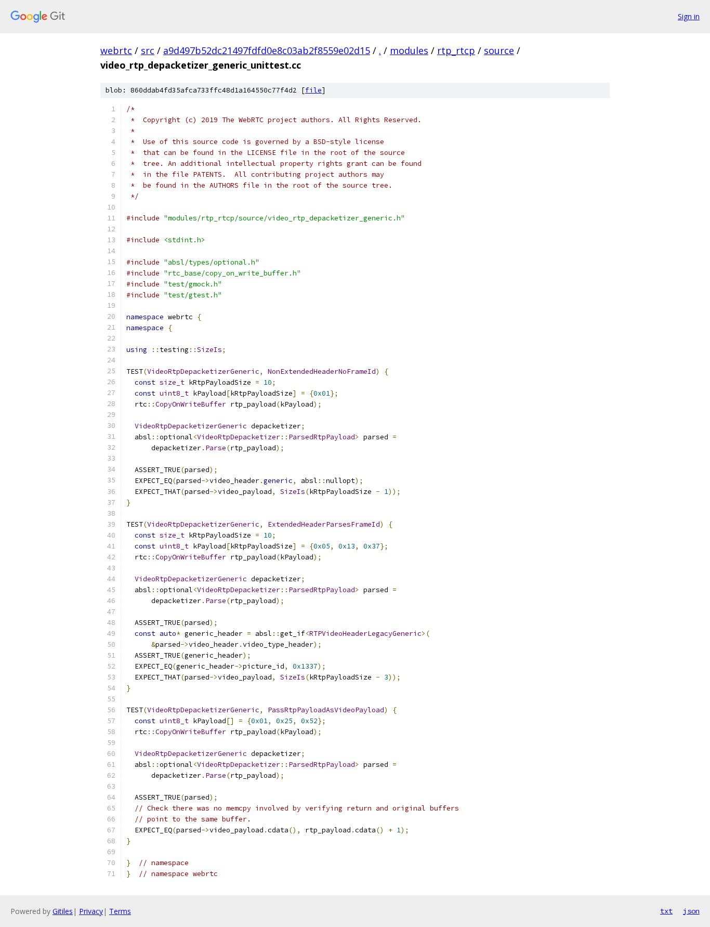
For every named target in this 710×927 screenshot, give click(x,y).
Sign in (689, 16)
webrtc (116, 50)
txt (666, 911)
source (499, 50)
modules (409, 50)
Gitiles (62, 911)
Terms (120, 911)
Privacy (91, 911)
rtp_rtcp (456, 50)
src (147, 50)
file (313, 90)
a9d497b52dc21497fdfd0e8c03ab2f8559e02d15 (266, 50)
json (691, 911)
